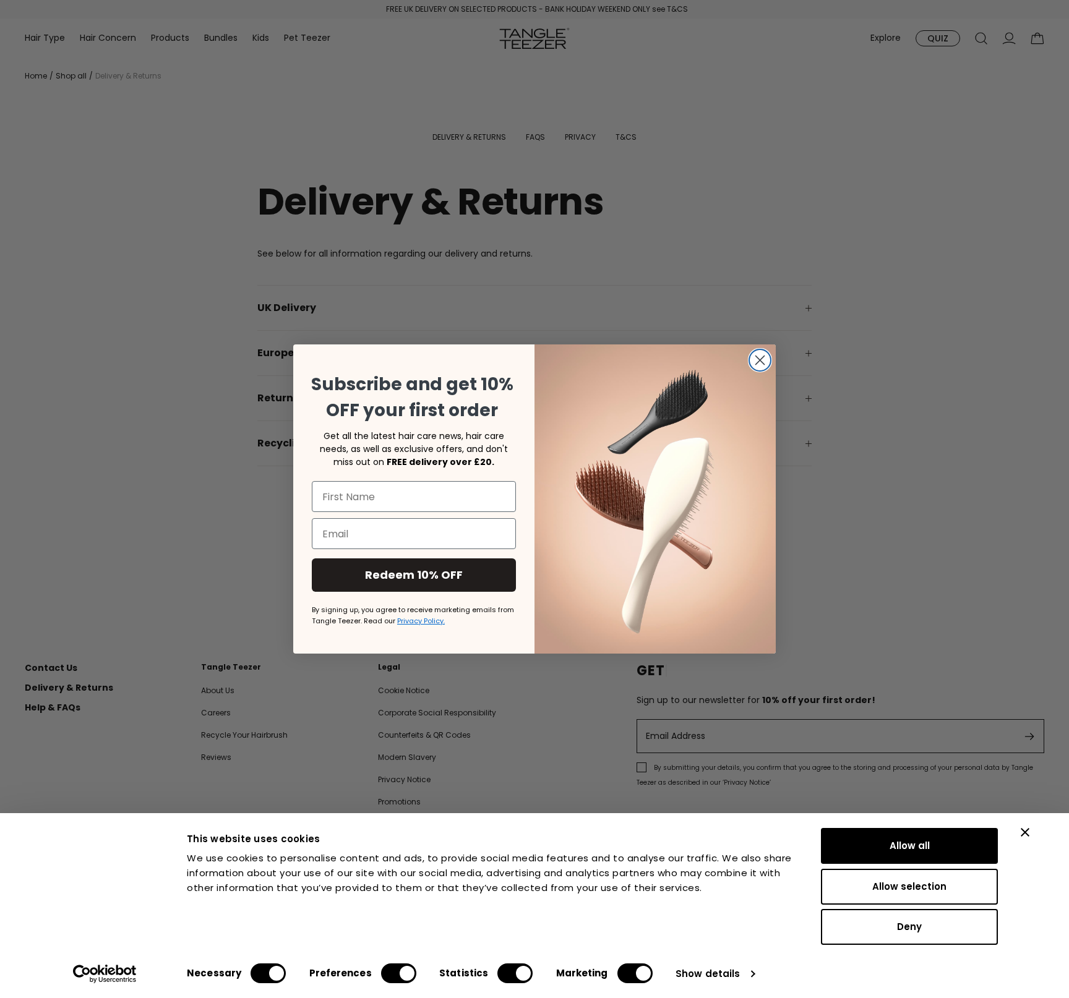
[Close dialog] (760, 360)
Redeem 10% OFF (414, 574)
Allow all (910, 845)
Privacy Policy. (421, 621)
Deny (909, 926)
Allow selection (909, 886)
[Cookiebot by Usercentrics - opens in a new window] (105, 974)
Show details (708, 973)
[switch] (398, 973)
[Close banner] (1025, 832)
